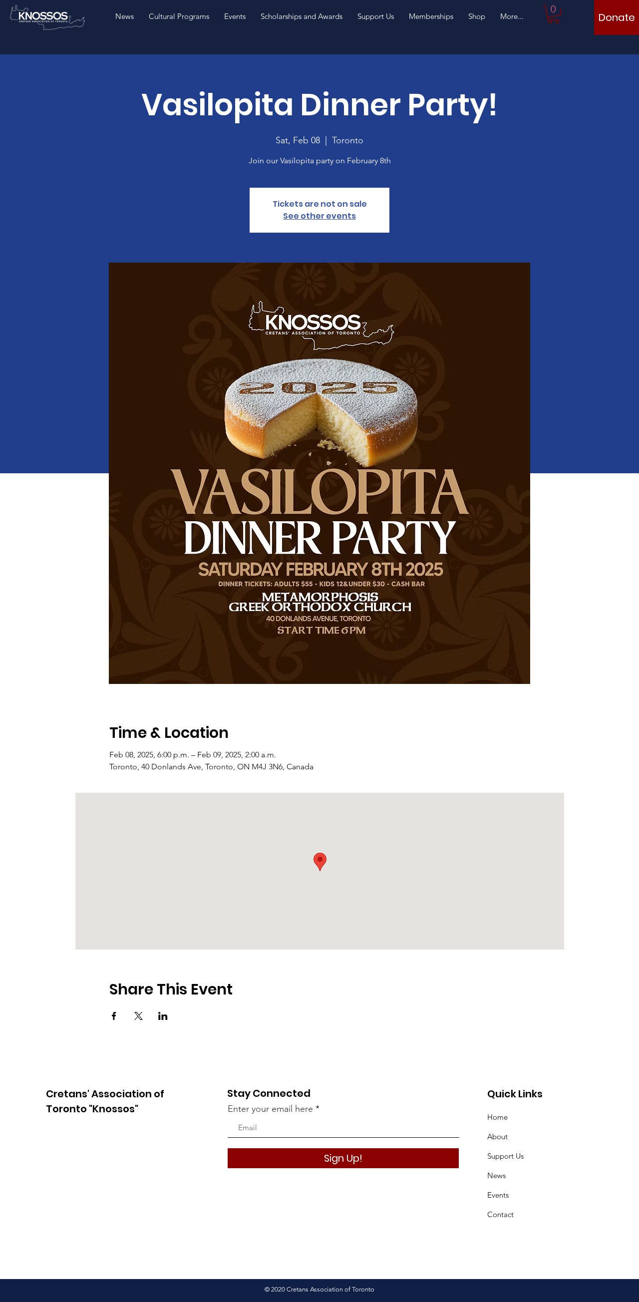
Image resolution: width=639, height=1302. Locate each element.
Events (498, 1195)
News (496, 1175)
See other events (319, 216)
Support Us (505, 1156)
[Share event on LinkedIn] (163, 1016)
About (497, 1136)
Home (497, 1117)
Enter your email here (270, 1108)
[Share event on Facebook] (114, 1016)
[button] (554, 14)
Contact (500, 1214)
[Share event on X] (138, 1016)
